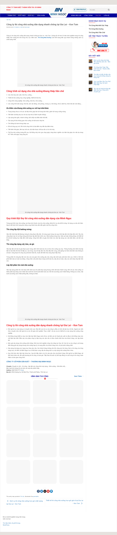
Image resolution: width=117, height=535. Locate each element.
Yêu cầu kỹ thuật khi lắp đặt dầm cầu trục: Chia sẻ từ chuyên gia (102, 90)
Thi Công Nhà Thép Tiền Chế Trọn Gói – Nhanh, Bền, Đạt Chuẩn (102, 69)
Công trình (88, 15)
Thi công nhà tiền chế (97, 32)
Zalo (22, 370)
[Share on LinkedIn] (51, 491)
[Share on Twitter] (41, 491)
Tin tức (98, 15)
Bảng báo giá (76, 15)
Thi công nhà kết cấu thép (98, 25)
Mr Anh (27, 27)
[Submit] (108, 9)
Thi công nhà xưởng (96, 29)
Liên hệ (106, 15)
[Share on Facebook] (38, 491)
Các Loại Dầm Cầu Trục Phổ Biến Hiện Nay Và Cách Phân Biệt (102, 83)
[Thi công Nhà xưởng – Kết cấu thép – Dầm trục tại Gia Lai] (58, 12)
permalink (35, 496)
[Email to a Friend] (44, 491)
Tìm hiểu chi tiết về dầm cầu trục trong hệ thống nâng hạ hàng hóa (102, 76)
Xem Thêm (78, 376)
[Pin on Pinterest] (48, 491)
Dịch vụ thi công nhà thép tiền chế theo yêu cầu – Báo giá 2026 (102, 61)
